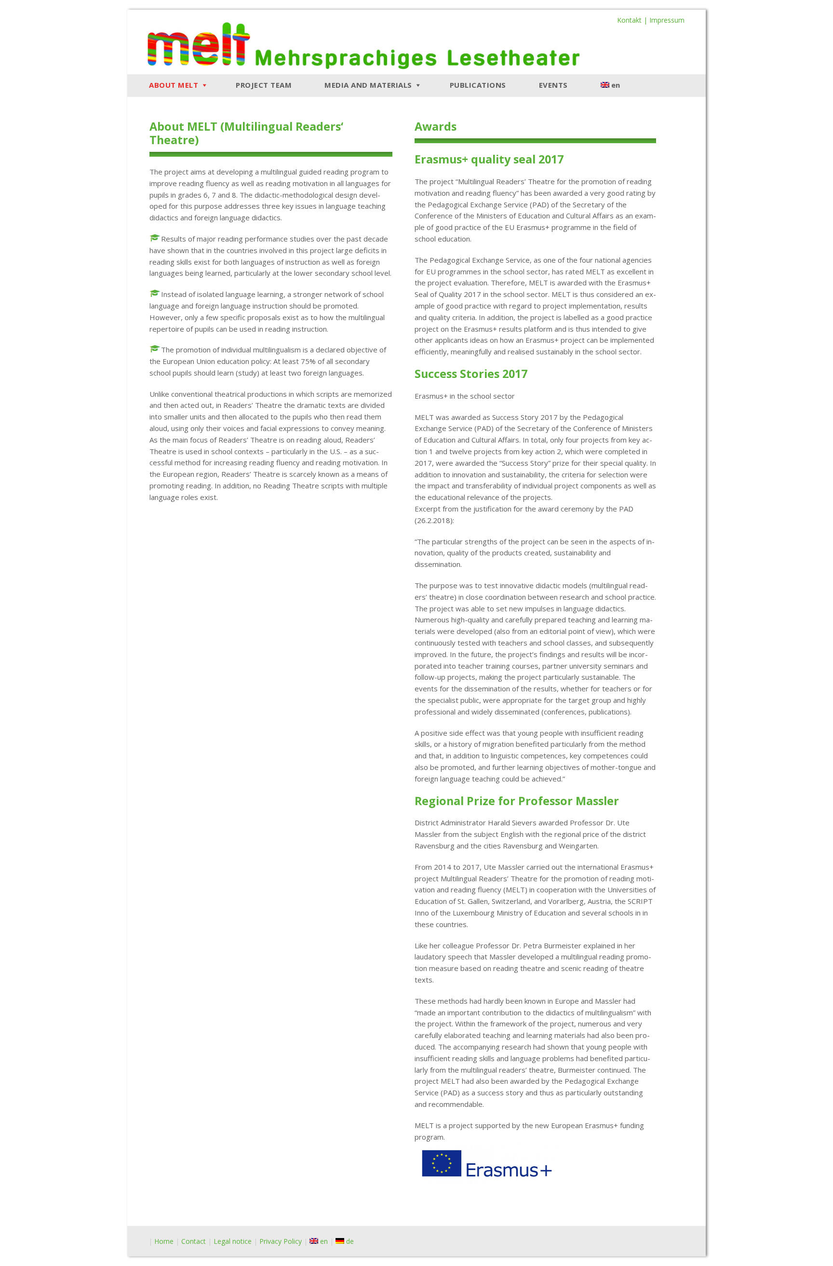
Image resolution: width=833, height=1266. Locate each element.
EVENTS (553, 85)
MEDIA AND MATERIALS (368, 85)
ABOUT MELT (173, 85)
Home (164, 1241)
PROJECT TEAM (264, 85)
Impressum (667, 20)
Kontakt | (633, 20)
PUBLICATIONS (478, 85)
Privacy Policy (280, 1241)
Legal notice (233, 1241)
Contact (193, 1241)
